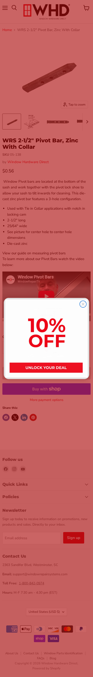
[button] (46, 338)
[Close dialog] (83, 304)
